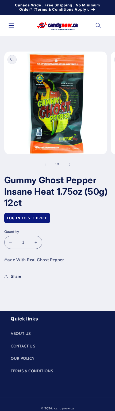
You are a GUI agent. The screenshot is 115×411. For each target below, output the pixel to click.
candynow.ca (64, 408)
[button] (11, 25)
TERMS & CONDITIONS (32, 371)
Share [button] (16, 276)
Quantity (11, 231)
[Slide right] (69, 164)
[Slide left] (45, 164)
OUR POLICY (22, 358)
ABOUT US (21, 333)
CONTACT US (23, 346)
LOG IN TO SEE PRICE (27, 218)
